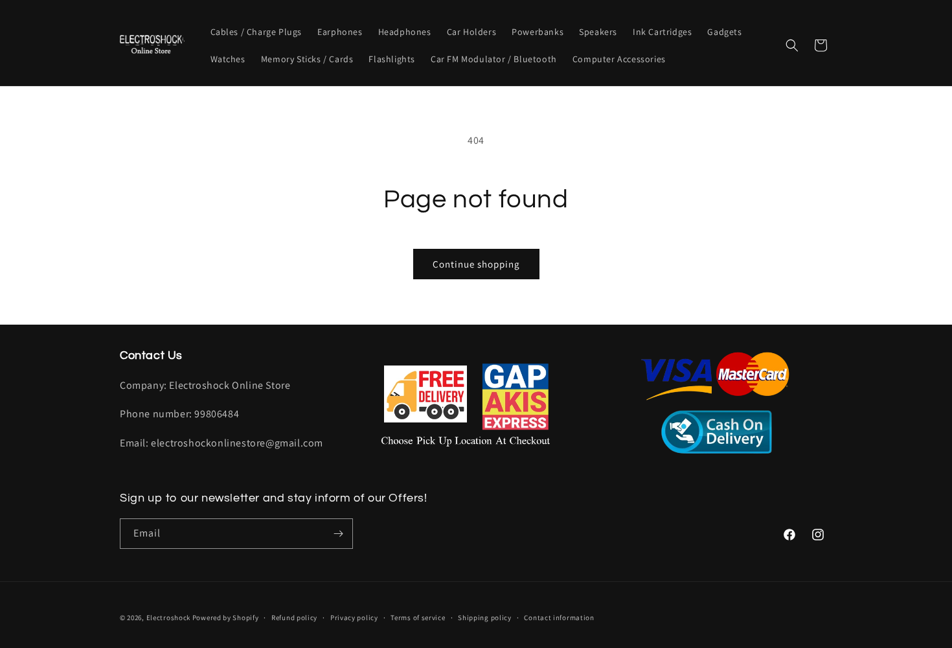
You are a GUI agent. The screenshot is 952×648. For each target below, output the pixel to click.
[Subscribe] (338, 533)
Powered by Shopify (225, 617)
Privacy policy (354, 617)
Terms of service (418, 617)
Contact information (559, 617)
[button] (792, 45)
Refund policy (294, 617)
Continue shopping (476, 264)
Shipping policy (485, 617)
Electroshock (168, 617)
